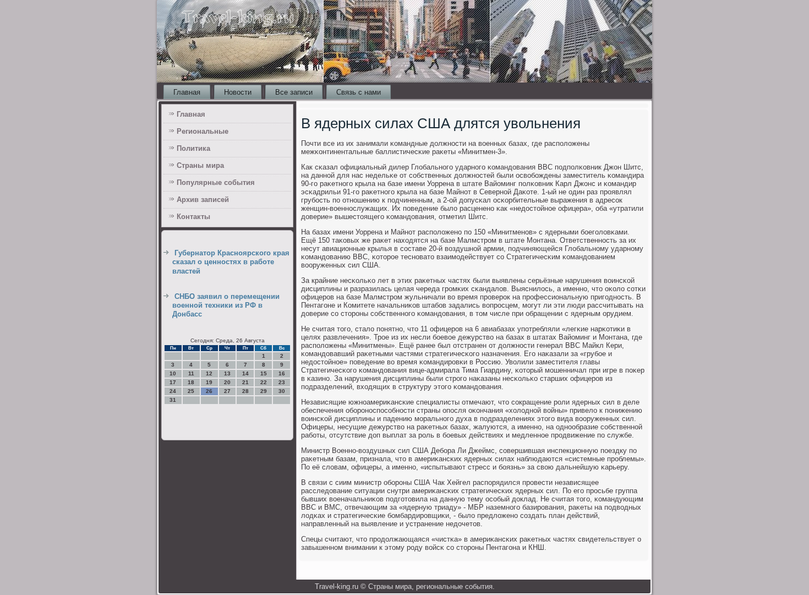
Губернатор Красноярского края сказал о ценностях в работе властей (230, 262)
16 (281, 373)
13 (227, 373)
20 (227, 382)
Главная (186, 92)
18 (191, 382)
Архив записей (203, 199)
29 (263, 391)
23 (281, 382)
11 (191, 373)
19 (209, 382)
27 (227, 391)
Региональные (202, 131)
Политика (193, 148)
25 (191, 391)
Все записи (294, 92)
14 (245, 373)
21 (245, 382)
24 (173, 391)
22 (263, 382)
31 (173, 400)
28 (245, 391)
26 (209, 391)
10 (173, 373)
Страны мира (200, 165)
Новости (238, 92)
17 (173, 382)
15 (263, 373)
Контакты (193, 216)
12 (209, 373)
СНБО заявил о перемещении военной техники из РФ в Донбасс (226, 305)
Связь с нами (358, 92)
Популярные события (216, 182)
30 (281, 391)
